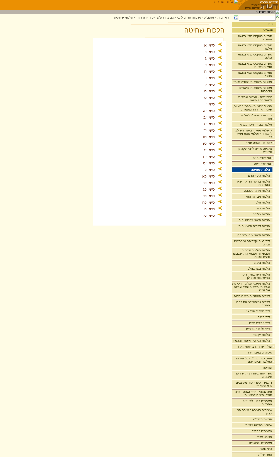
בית (270, 24)
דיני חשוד (264, 317)
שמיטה (267, 367)
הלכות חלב (263, 202)
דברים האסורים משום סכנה (252, 296)
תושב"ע (268, 30)
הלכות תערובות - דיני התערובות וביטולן (256, 276)
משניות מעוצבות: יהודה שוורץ (252, 82)
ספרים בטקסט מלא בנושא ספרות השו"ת (255, 65)
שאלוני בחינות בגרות (258, 425)
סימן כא (208, 176)
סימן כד (209, 196)
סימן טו (209, 137)
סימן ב (209, 52)
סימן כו (209, 209)
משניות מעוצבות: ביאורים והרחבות (255, 89)
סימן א (209, 45)
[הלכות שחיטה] (226, 5)
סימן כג (209, 189)
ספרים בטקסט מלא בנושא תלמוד (255, 46)
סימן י (210, 104)
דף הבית (223, 17)
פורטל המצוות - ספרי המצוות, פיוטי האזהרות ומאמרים (252, 107)
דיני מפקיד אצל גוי (258, 311)
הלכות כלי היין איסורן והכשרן (251, 340)
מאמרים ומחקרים (260, 443)
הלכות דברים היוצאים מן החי (254, 227)
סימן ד (210, 65)
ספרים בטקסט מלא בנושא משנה (255, 74)
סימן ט (209, 98)
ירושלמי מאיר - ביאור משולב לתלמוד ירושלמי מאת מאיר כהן (253, 134)
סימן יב (209, 117)
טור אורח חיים (262, 158)
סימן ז (210, 84)
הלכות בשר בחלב (259, 268)
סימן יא (209, 111)
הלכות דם (263, 208)
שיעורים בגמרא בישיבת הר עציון (254, 411)
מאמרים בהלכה (262, 431)
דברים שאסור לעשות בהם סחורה (253, 303)
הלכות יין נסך (261, 334)
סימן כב (208, 183)
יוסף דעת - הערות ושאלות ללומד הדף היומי (255, 98)
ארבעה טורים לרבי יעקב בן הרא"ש (255, 150)
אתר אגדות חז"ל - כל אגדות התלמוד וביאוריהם (254, 360)
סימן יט (209, 163)
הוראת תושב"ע (262, 419)
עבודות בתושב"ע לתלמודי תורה (255, 117)
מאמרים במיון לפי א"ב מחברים (257, 402)
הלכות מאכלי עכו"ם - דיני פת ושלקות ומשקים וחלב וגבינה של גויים (251, 287)
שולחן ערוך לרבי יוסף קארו (255, 346)
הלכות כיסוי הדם (259, 175)
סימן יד (209, 130)
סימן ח (209, 91)
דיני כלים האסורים (258, 329)
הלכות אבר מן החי (258, 196)
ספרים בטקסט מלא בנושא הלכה (255, 56)
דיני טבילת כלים (259, 323)
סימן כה (208, 202)
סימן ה (209, 71)
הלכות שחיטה (260, 169)
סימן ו (210, 78)
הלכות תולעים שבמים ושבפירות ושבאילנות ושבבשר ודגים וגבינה (251, 253)
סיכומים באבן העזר (259, 352)
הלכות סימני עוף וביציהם (253, 235)
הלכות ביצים (261, 262)
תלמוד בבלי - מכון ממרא (256, 124)
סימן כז (209, 215)
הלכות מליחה (261, 214)
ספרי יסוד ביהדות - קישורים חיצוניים (254, 375)
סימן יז (209, 150)
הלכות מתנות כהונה (257, 190)
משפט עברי (264, 437)
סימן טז (209, 143)
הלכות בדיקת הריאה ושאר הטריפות (253, 183)
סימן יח (209, 157)
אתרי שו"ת (265, 454)
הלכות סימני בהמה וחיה (254, 220)
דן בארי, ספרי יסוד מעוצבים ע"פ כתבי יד (254, 384)
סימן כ (210, 170)
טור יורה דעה (262, 164)
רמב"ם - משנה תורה (259, 143)
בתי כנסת (266, 448)
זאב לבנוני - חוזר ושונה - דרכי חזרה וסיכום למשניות (253, 393)
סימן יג (209, 124)
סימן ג (210, 58)
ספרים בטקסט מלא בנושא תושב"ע (255, 37)
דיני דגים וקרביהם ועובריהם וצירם (252, 242)
